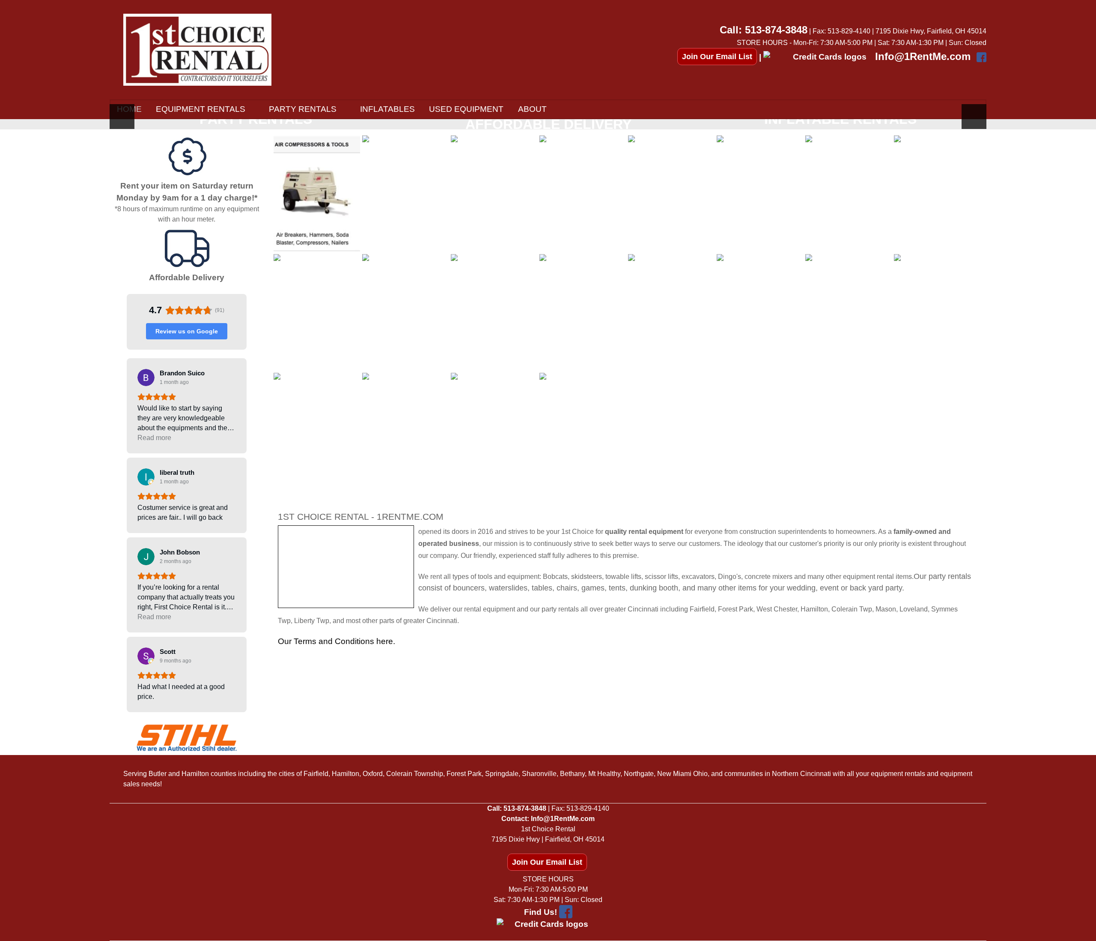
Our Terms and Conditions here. (336, 641)
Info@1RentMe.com (923, 56)
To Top (965, 682)
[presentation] (122, 116)
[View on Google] (146, 377)
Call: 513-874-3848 (763, 30)
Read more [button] (154, 437)
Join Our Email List (717, 56)
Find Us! (540, 912)
